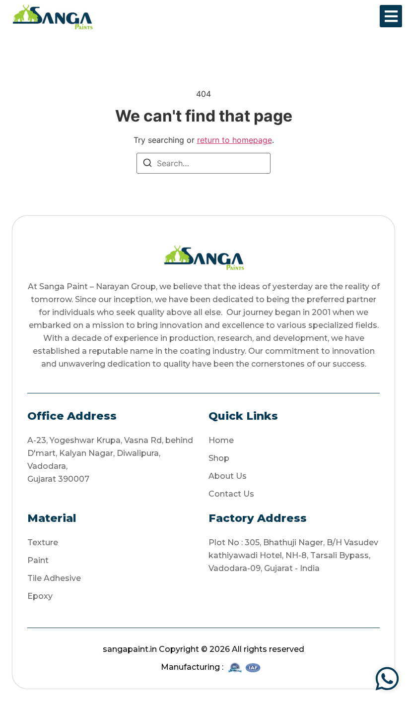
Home (221, 440)
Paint (38, 560)
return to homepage (234, 140)
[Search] (147, 164)
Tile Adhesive (54, 578)
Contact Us (231, 494)
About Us (227, 476)
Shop (218, 458)
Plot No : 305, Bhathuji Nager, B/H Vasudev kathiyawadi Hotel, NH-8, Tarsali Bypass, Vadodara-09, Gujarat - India (293, 555)
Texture (42, 542)
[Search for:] (203, 163)
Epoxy (40, 596)
